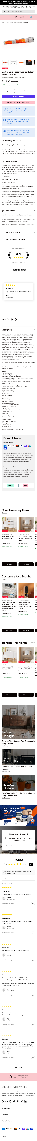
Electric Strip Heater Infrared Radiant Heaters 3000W (18, 22)
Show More (16, 985)
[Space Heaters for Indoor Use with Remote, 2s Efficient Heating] (26, 590)
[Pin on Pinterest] (16, 319)
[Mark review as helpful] (33, 903)
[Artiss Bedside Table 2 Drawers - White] (9, 524)
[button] (30, 7)
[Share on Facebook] (12, 319)
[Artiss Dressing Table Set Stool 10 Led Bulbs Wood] (26, 524)
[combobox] (18, 11)
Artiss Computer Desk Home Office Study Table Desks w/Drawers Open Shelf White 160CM (9, 606)
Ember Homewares (7, 77)
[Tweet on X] (8, 319)
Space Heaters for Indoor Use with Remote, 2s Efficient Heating (24, 605)
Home (3, 22)
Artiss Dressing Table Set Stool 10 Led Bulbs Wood (25, 538)
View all (4, 513)
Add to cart (25, 91)
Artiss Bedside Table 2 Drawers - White (8, 537)
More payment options (18, 102)
